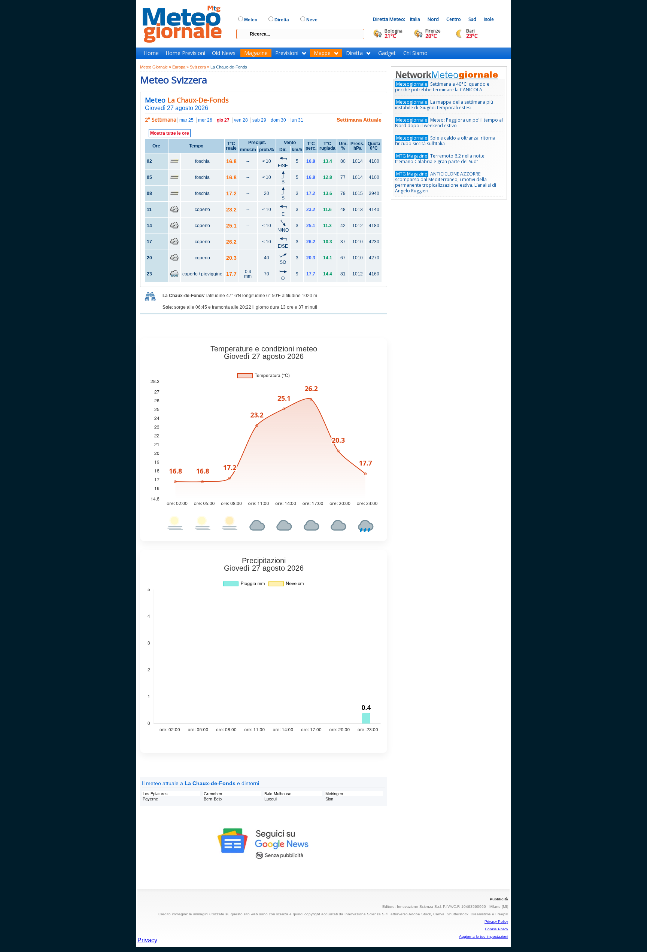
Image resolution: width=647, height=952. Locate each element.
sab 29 (259, 120)
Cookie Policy (496, 929)
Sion (329, 799)
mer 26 (205, 120)
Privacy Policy (496, 921)
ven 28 (241, 120)
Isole (489, 19)
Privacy (147, 940)
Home (151, 53)
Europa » (180, 67)
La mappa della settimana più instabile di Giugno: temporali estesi (444, 105)
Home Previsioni (185, 53)
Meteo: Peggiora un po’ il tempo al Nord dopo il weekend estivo (449, 123)
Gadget (387, 53)
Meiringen (334, 793)
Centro (453, 19)
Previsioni (286, 53)
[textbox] (300, 34)
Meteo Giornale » (155, 67)
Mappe (322, 53)
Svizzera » (199, 67)
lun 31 (297, 120)
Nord (433, 19)
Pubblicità (499, 899)
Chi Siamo (415, 53)
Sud (472, 19)
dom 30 (278, 120)
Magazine (256, 53)
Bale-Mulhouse (277, 793)
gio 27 (223, 120)
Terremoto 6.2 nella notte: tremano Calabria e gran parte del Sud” (440, 159)
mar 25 (186, 120)
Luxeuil (270, 799)
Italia (415, 19)
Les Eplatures (155, 793)
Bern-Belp (213, 799)
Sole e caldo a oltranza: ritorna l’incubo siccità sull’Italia (445, 141)
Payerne (150, 799)
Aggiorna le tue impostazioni (483, 936)
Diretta (354, 53)
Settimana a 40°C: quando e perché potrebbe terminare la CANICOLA (442, 87)
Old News (224, 53)
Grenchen (213, 793)
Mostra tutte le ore (169, 133)
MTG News (457, 75)
